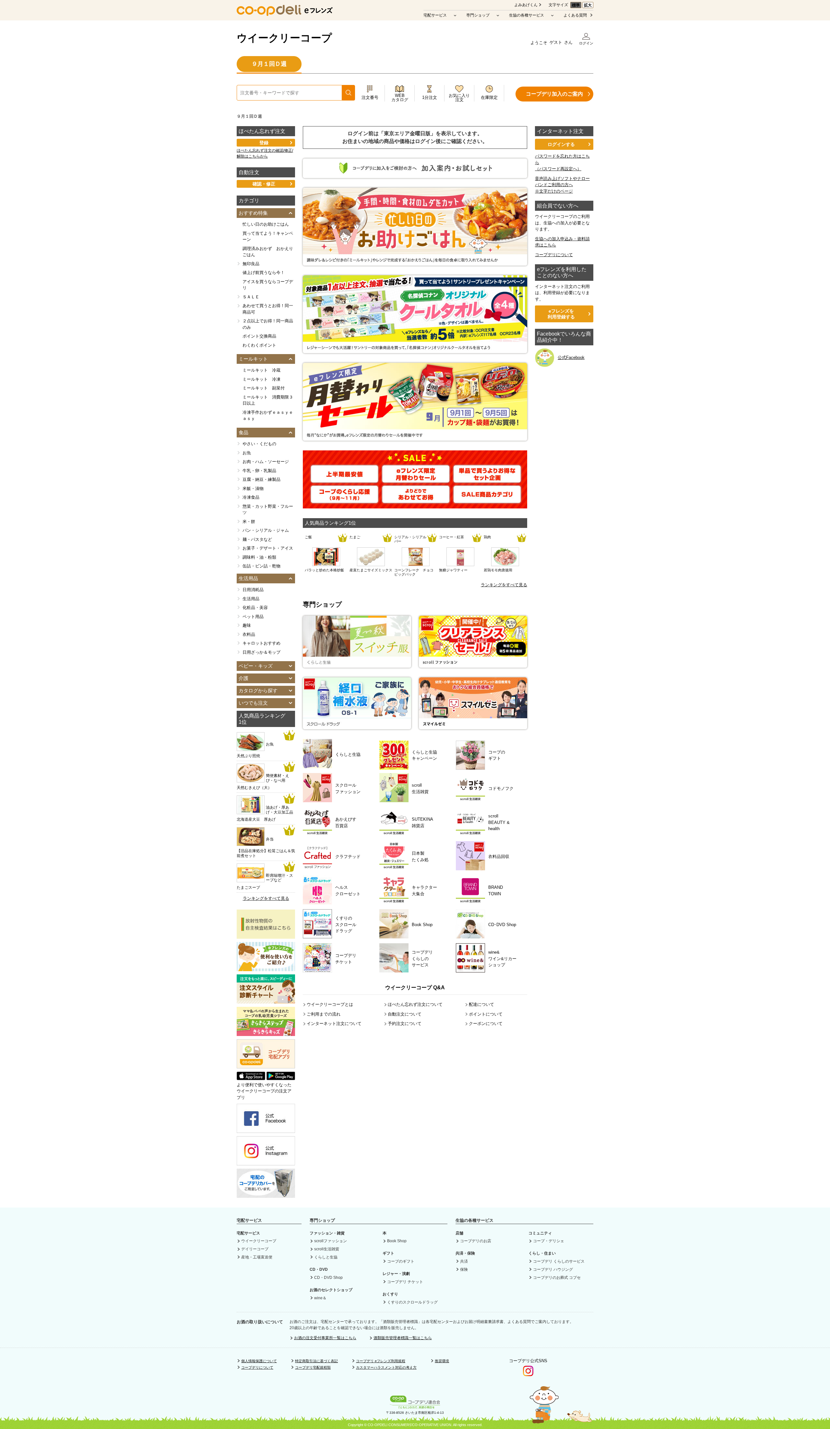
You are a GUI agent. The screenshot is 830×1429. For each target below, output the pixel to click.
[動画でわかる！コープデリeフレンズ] (266, 967)
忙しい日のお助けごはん (266, 224)
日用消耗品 (253, 589)
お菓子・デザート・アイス (268, 548)
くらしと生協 (326, 1257)
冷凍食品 (251, 497)
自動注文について (404, 1014)
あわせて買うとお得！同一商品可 (268, 309)
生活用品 (251, 598)
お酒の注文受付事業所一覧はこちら (325, 1338)
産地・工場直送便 (256, 1257)
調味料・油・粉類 (259, 557)
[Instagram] (266, 1162)
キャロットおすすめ (261, 643)
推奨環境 (442, 1361)
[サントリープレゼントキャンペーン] (415, 349)
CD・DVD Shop (328, 1277)
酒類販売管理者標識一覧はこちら (403, 1338)
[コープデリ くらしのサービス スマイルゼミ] (473, 726)
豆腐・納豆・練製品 (261, 479)
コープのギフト (400, 1261)
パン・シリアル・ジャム (266, 530)
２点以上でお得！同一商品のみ (268, 324)
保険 (464, 1269)
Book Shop (397, 1241)
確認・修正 (264, 183)
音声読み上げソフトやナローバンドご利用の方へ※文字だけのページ (562, 185)
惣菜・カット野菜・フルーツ (268, 509)
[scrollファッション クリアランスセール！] (473, 664)
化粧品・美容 (255, 607)
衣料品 (249, 634)
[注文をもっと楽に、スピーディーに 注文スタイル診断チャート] (266, 1000)
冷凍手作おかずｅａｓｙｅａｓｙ (268, 415)
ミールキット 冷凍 (261, 379)
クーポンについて (486, 1023)
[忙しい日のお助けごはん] (415, 262)
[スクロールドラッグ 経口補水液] (357, 726)
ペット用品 (253, 616)
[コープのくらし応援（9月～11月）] (344, 499)
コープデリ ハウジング (553, 1269)
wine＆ (320, 1298)
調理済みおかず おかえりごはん (268, 251)
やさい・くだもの (259, 443)
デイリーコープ (254, 1249)
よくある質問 (575, 15)
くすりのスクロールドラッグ (412, 1302)
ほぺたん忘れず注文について (415, 1004)
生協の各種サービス (526, 15)
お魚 (247, 452)
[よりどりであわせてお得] (415, 499)
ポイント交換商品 (259, 336)
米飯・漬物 (253, 488)
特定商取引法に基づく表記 (316, 1361)
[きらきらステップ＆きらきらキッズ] (266, 1032)
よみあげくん (526, 5)
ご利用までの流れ (323, 1014)
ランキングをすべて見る (504, 584)
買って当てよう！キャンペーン (268, 236)
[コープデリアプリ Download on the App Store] (251, 1078)
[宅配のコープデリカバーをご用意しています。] (266, 1194)
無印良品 (251, 263)
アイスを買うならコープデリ (268, 285)
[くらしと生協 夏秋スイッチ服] (357, 664)
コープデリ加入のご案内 (554, 94)
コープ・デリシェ (548, 1241)
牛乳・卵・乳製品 (259, 470)
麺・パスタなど (257, 539)
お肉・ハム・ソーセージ (266, 461)
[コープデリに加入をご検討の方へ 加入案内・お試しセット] (415, 174)
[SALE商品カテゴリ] (487, 499)
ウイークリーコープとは (330, 1004)
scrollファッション (330, 1241)
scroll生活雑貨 (326, 1249)
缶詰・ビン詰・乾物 (261, 566)
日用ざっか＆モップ (261, 652)
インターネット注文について (334, 1023)
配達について (481, 1004)
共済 (464, 1261)
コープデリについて (554, 254)
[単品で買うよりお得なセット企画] (487, 479)
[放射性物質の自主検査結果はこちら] (266, 935)
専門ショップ (478, 15)
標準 (576, 5)
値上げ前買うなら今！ (264, 272)
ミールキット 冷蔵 (261, 370)
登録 (263, 142)
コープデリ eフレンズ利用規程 (380, 1361)
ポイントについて (486, 1014)
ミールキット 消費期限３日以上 (268, 400)
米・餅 (249, 521)
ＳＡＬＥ (251, 296)
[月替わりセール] (415, 437)
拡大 (588, 5)
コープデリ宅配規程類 (313, 1367)
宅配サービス (435, 15)
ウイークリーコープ (284, 38)
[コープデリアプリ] (266, 1066)
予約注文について (404, 1023)
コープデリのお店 (475, 1241)
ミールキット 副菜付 (264, 388)
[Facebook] (266, 1129)
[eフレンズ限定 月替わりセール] (415, 479)
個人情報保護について (259, 1361)
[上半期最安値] (344, 479)
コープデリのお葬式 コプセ (557, 1277)
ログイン (586, 43)
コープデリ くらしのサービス (559, 1261)
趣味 (247, 625)
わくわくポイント (259, 345)
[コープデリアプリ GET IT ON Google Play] (281, 1078)
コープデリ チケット (405, 1282)
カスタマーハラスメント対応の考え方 (386, 1367)
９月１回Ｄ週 (269, 64)
